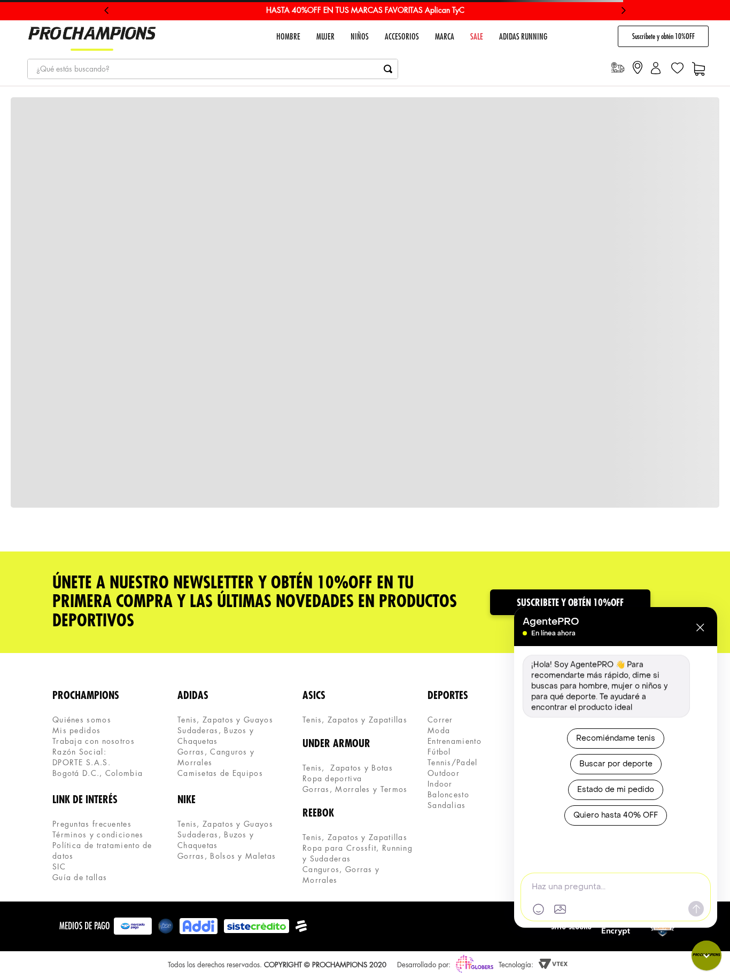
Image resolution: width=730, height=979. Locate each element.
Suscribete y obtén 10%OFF (663, 36)
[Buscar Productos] (388, 69)
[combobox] (212, 69)
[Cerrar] (700, 627)
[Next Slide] (623, 10)
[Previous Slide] (106, 10)
